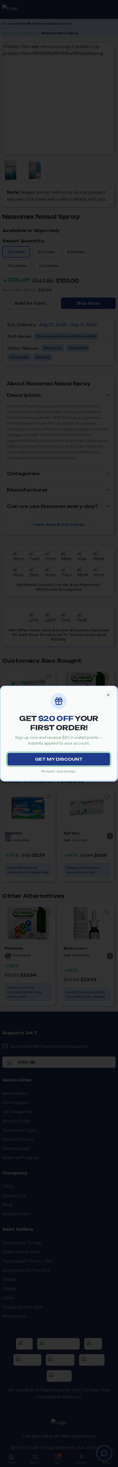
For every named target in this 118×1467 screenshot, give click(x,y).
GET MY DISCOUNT (58, 759)
